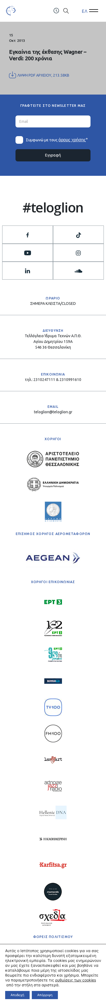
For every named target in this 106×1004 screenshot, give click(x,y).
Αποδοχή (17, 995)
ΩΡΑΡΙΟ (53, 298)
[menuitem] (84, 11)
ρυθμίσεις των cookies (75, 980)
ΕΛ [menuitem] (85, 11)
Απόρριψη (44, 995)
